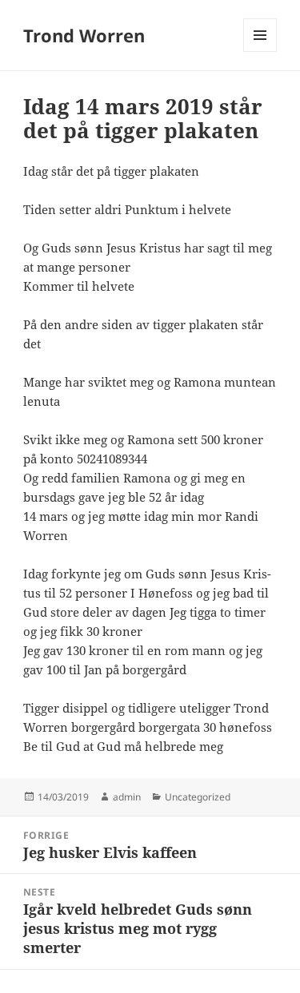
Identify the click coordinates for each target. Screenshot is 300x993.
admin (127, 797)
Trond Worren (84, 35)
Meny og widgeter (260, 51)
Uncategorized (197, 797)
